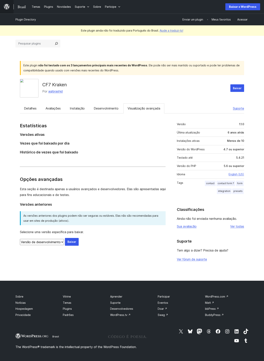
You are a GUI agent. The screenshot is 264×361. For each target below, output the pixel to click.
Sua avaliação (187, 226)
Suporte (238, 108)
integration (224, 191)
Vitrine (67, 296)
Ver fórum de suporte (192, 259)
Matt (209, 302)
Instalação (77, 108)
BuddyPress (214, 315)
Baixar (237, 88)
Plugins (67, 308)
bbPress (212, 308)
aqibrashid (55, 91)
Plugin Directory (25, 19)
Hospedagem (24, 308)
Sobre (19, 296)
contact (210, 183)
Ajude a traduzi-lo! (171, 30)
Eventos (163, 302)
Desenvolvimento (106, 108)
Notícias (20, 302)
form (240, 183)
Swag (163, 315)
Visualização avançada (144, 108)
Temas (67, 302)
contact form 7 (226, 183)
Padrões (68, 315)
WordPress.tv (120, 315)
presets (238, 191)
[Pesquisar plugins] (56, 43)
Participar (164, 296)
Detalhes (30, 108)
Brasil (55, 336)
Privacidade (23, 315)
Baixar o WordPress (242, 6)
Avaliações (53, 108)
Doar (162, 308)
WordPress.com (216, 296)
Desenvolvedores (121, 308)
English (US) (236, 174)
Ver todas (237, 226)
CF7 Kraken (54, 84)
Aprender (116, 296)
